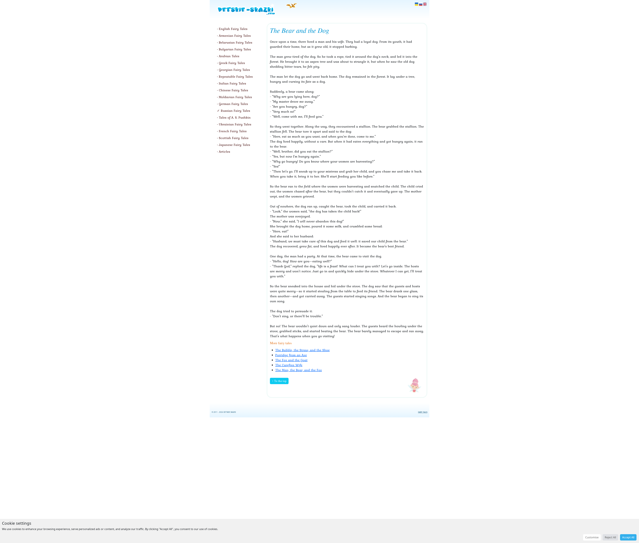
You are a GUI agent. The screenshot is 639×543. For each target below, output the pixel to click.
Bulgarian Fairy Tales (235, 49)
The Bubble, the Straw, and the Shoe (302, 350)
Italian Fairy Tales (232, 83)
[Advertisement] (319, 479)
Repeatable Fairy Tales (236, 76)
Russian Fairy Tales (235, 110)
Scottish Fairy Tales (233, 137)
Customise (592, 537)
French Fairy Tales (233, 131)
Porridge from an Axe (291, 355)
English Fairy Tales (233, 28)
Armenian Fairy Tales (235, 35)
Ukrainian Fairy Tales (235, 124)
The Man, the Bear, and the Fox (298, 369)
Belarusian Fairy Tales (235, 42)
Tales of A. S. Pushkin (235, 117)
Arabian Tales (229, 56)
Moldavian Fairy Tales (235, 96)
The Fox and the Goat (291, 360)
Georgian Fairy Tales (234, 69)
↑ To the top (279, 381)
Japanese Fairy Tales (234, 144)
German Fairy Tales (233, 103)
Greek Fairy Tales (232, 62)
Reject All (610, 537)
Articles (224, 151)
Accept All (628, 537)
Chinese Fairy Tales (233, 90)
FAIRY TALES (422, 412)
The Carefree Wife (288, 364)
